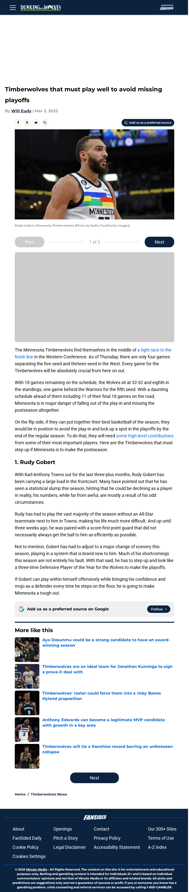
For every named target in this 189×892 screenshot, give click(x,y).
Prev (29, 242)
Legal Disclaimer (69, 847)
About (18, 829)
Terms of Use (161, 838)
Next (159, 242)
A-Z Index (157, 847)
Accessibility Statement (117, 847)
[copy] (44, 122)
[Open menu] (13, 7)
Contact (101, 829)
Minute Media (36, 869)
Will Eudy (21, 111)
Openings (62, 829)
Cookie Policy (26, 847)
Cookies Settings (29, 856)
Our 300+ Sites (162, 829)
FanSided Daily (27, 838)
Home (20, 794)
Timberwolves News (49, 794)
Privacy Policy (107, 838)
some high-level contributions (144, 435)
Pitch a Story (65, 838)
